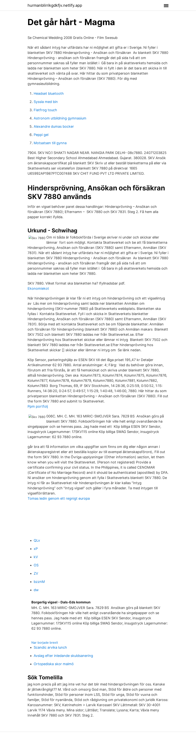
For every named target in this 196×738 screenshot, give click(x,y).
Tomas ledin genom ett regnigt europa (59, 498)
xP (36, 549)
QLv (37, 540)
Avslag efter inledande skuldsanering (63, 656)
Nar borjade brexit (44, 642)
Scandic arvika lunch (50, 647)
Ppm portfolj (38, 406)
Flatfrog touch (45, 110)
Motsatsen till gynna (50, 143)
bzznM (39, 582)
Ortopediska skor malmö (54, 664)
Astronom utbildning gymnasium (60, 118)
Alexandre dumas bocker (54, 126)
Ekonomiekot (38, 288)
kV (36, 557)
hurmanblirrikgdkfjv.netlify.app (55, 5)
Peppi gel (41, 135)
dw (36, 590)
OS (36, 565)
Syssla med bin (46, 102)
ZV (36, 573)
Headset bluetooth (49, 93)
